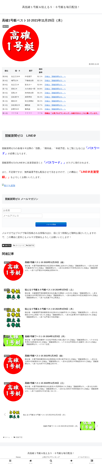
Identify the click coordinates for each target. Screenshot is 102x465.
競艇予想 (8, 245)
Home (18, 457)
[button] (94, 301)
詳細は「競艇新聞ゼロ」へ (55, 76)
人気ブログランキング (51, 457)
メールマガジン (84, 457)
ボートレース (19, 245)
